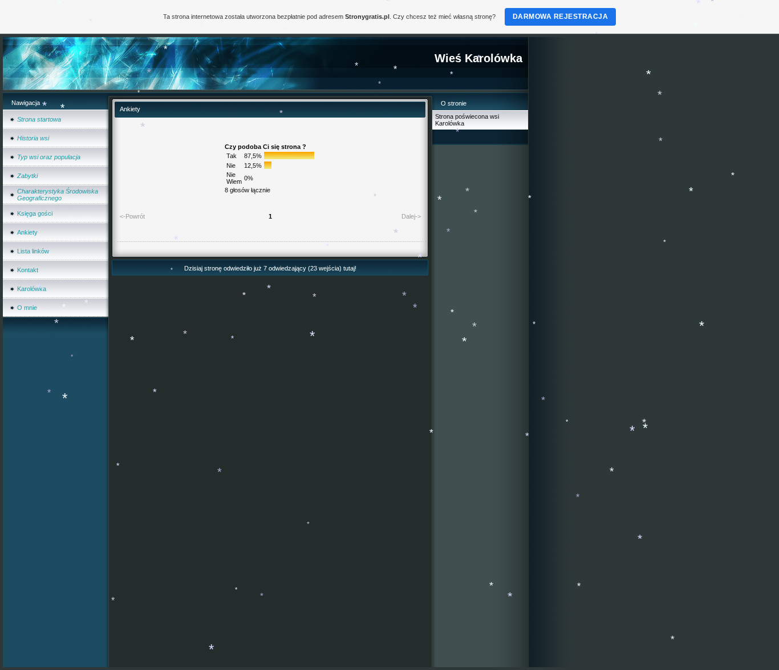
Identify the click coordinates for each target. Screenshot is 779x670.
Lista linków (33, 251)
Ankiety (27, 232)
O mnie (27, 307)
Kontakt (27, 270)
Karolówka (31, 288)
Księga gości (34, 213)
